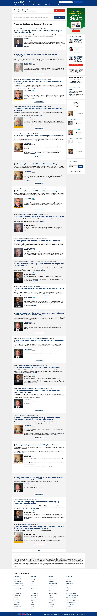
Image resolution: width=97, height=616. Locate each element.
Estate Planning (34, 585)
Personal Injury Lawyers (19, 588)
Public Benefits (31, 161)
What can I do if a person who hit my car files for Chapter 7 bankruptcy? (35, 55)
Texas (32, 606)
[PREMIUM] (18, 94)
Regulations (16, 599)
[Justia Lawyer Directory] (30, 614)
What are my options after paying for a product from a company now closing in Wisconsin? (39, 264)
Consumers (71, 91)
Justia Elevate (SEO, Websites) (72, 600)
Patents (50, 602)
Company (58, 614)
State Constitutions (35, 595)
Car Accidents (35, 52)
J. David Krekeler (72, 110)
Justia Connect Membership (72, 595)
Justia (16, 614)
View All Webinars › (76, 64)
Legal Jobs (50, 595)
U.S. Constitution (17, 595)
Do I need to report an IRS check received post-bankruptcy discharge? (40, 216)
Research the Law (31, 4)
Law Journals (68, 585)
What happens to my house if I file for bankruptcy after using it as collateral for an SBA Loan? (38, 31)
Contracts (42, 261)
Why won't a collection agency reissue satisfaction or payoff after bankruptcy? (38, 82)
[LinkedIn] (19, 614)
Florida (32, 602)
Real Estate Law (31, 28)
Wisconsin (38, 28)
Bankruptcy (23, 28)
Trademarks (51, 604)
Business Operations (52, 579)
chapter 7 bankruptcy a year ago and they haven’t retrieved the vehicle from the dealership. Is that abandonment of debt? (37, 418)
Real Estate (50, 587)
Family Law (33, 587)
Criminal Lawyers (17, 581)
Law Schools (39, 4)
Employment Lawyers (18, 583)
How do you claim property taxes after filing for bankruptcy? (37, 445)
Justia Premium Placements (71, 599)
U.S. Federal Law (18, 593)
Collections (29, 79)
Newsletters (51, 4)
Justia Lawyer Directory (71, 597)
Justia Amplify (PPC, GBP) (71, 602)
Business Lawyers (17, 579)
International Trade (52, 585)
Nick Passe (71, 148)
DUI (32, 583)
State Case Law (34, 599)
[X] (28, 614)
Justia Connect (47, 614)
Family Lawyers (17, 587)
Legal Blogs (50, 597)
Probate (28, 238)
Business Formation (52, 578)
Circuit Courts (16, 602)
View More (26, 46)
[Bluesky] (27, 614)
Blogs (67, 587)
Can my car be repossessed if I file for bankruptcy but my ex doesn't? (40, 136)
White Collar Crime (38, 388)
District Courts (17, 604)
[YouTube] (20, 614)
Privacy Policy (73, 614)
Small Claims (29, 52)
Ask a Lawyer (24, 4)
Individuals (33, 576)
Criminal (33, 579)
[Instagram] (24, 614)
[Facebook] (22, 614)
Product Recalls (51, 600)
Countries (50, 606)
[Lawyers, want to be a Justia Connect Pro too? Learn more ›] (33, 90)
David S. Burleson (73, 129)
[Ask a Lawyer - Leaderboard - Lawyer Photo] (70, 113)
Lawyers (70, 94)
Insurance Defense (30, 338)
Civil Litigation (35, 261)
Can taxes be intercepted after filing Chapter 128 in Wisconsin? (38, 367)
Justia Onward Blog (70, 604)
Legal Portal (53, 614)
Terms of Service (66, 614)
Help (62, 614)
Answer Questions (59, 17)
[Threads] (25, 614)
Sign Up (80, 1)
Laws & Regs (45, 4)
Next (39, 550)
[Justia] (19, 2)
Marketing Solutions (60, 4)
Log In (76, 1)
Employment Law (31, 286)
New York (33, 604)
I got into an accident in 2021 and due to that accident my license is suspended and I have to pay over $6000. (38, 478)
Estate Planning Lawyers (19, 585)
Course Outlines (69, 583)
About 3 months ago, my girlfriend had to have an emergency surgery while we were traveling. (36, 502)
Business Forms (51, 599)
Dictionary (68, 578)
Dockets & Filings (17, 606)
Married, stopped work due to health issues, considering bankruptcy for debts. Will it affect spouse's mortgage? (39, 314)
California (33, 600)
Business (50, 576)
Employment (51, 581)
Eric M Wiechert (72, 119)
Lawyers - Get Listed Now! (76, 170)
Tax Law (28, 214)
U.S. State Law (34, 593)
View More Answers (39, 74)
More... (15, 590)
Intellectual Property (52, 583)
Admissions (68, 579)
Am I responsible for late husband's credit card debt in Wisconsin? (39, 241)
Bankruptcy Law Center (76, 82)
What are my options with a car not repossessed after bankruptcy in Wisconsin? (39, 341)
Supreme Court (17, 600)
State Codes (33, 597)
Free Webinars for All (75, 36)
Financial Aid (68, 581)
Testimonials (68, 606)
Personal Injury (43, 52)
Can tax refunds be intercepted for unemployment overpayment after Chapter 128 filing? (37, 391)
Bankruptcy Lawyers (18, 578)
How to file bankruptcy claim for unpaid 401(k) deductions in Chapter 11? (39, 289)
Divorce (32, 581)
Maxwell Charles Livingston (75, 138)
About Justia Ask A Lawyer (74, 88)
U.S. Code (16, 597)
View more (80, 156)
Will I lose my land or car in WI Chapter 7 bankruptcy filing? (36, 164)
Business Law (34, 214)
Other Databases (52, 593)
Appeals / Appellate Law (26, 311)
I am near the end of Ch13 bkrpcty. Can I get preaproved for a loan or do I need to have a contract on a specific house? (39, 527)
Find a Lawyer (17, 4)
